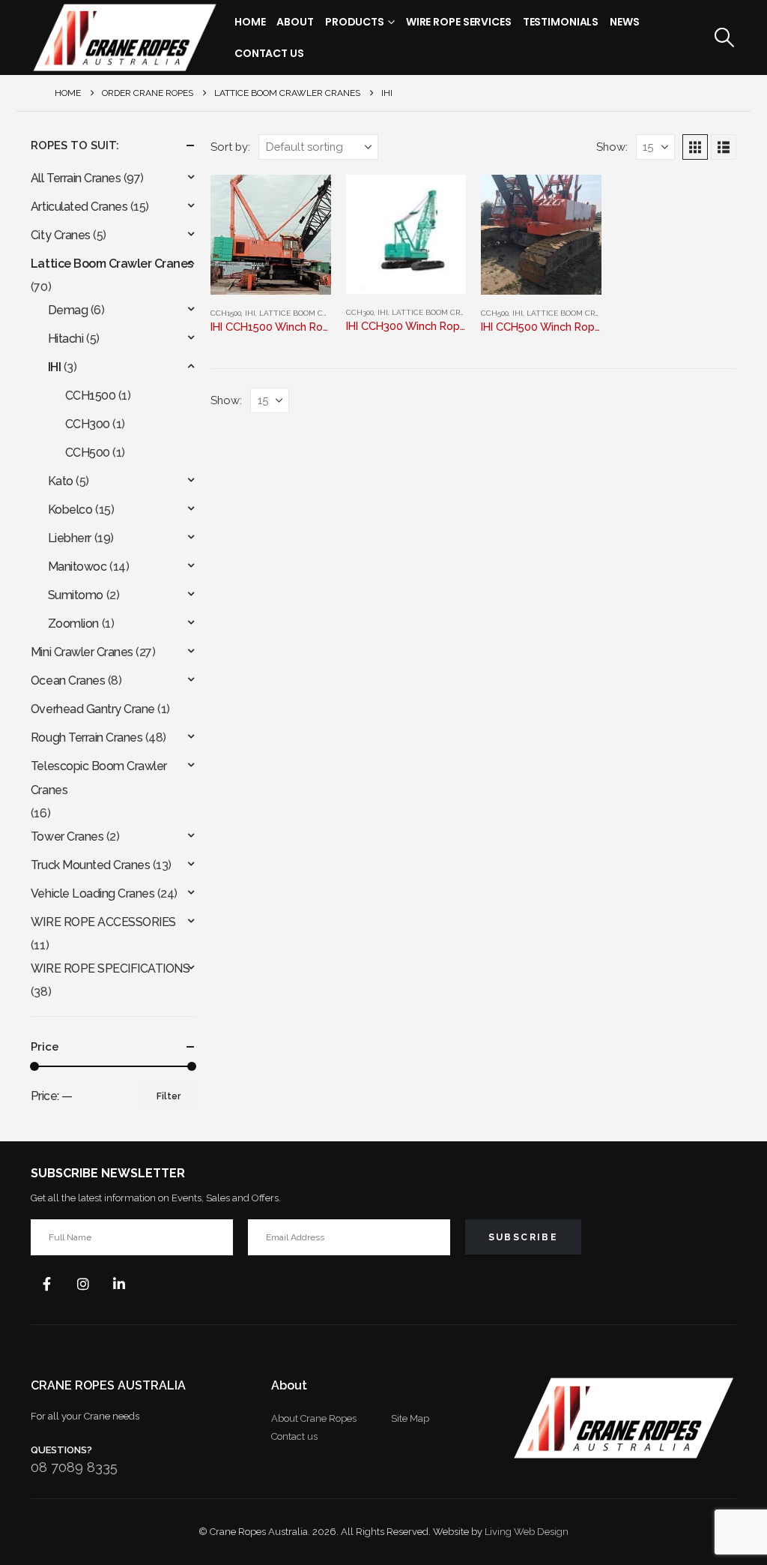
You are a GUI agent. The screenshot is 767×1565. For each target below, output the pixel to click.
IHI (250, 313)
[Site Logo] (124, 37)
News (625, 21)
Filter (169, 1096)
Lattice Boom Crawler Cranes (321, 313)
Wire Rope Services (459, 21)
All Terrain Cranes (76, 178)
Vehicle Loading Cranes (92, 893)
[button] (724, 37)
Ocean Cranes (68, 680)
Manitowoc (77, 566)
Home (250, 21)
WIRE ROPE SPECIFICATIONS (110, 968)
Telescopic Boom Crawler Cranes (99, 778)
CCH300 (360, 312)
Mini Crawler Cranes (82, 652)
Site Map (410, 1418)
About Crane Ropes (314, 1418)
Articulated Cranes (79, 206)
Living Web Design (527, 1531)
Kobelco (70, 509)
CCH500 (495, 313)
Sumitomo (75, 595)
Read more (441, 199)
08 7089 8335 (74, 1467)
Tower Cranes (67, 836)
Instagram (83, 1284)
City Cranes (61, 235)
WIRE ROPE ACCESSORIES (103, 922)
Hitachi (66, 338)
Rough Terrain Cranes (86, 737)
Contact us (294, 1436)
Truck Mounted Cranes (90, 865)
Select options (306, 199)
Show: (612, 146)
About (294, 21)
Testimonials (561, 21)
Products (354, 21)
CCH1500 (225, 313)
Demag (68, 310)
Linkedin (119, 1284)
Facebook (47, 1284)
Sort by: (230, 146)
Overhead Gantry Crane (93, 709)
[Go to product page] (270, 235)
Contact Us (269, 53)
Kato (60, 481)
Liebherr (69, 538)
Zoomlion (73, 623)
